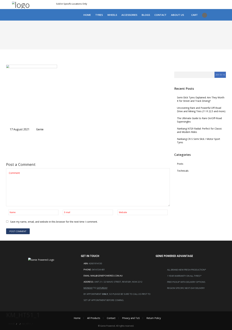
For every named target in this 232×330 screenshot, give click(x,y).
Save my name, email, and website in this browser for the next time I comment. (54, 221)
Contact (160, 14)
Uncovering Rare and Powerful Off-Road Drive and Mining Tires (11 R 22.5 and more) (201, 109)
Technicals (183, 170)
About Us (177, 14)
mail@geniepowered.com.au (107, 275)
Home (87, 14)
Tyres (99, 14)
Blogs (146, 14)
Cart (194, 14)
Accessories (129, 14)
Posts (180, 163)
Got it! (184, 6)
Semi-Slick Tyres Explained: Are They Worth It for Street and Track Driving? (200, 99)
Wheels (112, 14)
